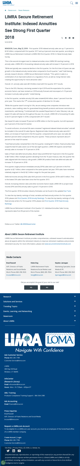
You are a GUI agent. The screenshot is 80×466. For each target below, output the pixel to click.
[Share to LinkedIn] (69, 38)
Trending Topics (10, 306)
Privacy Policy (18, 448)
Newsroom (12, 10)
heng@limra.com (37, 275)
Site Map (8, 448)
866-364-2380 (40, 396)
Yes (31, 287)
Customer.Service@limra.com (14, 361)
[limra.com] (8, 3)
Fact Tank (67, 191)
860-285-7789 (15, 358)
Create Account (10, 437)
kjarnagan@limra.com (63, 275)
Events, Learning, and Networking (17, 311)
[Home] (5, 10)
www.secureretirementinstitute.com (58, 244)
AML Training (10, 393)
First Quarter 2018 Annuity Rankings (31, 198)
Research (7, 296)
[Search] (71, 3)
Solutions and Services (12, 301)
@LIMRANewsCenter (28, 224)
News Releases (23, 10)
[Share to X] (62, 38)
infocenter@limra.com (17, 384)
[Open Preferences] (3, 462)
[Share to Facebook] (66, 38)
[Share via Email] (73, 38)
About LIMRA (8, 321)
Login (19, 437)
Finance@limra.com (16, 404)
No (47, 287)
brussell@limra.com (13, 275)
